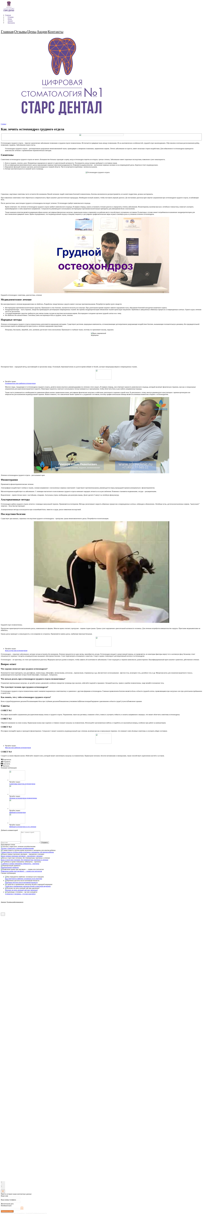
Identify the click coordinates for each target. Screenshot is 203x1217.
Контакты (11, 23)
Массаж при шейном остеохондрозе (18, 747)
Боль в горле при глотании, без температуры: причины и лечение (24, 860)
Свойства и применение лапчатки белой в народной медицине (28, 886)
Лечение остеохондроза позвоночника (23, 798)
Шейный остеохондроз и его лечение (22, 827)
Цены (10, 19)
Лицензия (3, 902)
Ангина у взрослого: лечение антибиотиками (17, 848)
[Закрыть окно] (3, 914)
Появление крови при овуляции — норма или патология (21, 871)
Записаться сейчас (7, 1211)
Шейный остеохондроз (17, 812)
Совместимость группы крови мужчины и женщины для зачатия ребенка (27, 852)
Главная (8, 15)
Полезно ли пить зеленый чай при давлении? (21, 890)
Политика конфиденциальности (15, 902)
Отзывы (11, 17)
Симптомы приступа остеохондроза (22, 784)
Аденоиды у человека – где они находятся (20, 894)
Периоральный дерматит (10, 867)
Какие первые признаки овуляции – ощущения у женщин (22, 856)
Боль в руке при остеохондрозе (16, 650)
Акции (10, 21)
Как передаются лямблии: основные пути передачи (23, 879)
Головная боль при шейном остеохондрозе (20, 383)
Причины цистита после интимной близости (21, 882)
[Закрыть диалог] (3, 1191)
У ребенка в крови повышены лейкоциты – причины (20, 864)
